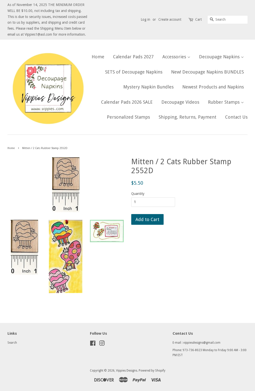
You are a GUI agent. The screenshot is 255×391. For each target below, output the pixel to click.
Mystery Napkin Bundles (148, 86)
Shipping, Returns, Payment (187, 117)
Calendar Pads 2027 (133, 56)
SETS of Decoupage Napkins (133, 72)
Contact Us (236, 117)
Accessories (174, 56)
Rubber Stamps (224, 102)
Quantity (137, 194)
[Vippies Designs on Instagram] (102, 344)
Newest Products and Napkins (213, 86)
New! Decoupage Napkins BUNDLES (207, 72)
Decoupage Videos (180, 102)
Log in (145, 19)
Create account (169, 19)
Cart (198, 19)
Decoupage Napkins (220, 56)
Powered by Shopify (152, 370)
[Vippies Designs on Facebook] (93, 344)
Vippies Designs (126, 370)
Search (12, 342)
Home (98, 56)
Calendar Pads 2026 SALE (127, 102)
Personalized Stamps (128, 117)
